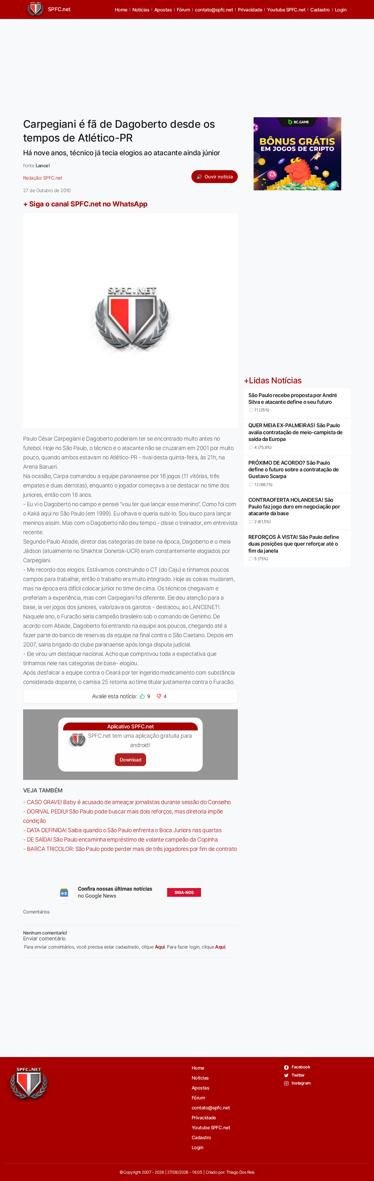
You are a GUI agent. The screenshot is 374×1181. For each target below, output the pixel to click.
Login (341, 10)
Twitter (298, 1075)
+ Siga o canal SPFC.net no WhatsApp (85, 204)
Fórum (183, 10)
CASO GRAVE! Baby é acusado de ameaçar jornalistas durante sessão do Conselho (129, 802)
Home (121, 10)
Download (130, 760)
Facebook (300, 1066)
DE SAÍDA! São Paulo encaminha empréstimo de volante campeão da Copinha (122, 839)
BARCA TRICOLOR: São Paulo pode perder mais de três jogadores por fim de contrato (132, 848)
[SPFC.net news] (131, 892)
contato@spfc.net (214, 10)
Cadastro (320, 10)
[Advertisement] (187, 65)
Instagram (301, 1082)
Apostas (163, 10)
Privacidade (250, 10)
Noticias (141, 10)
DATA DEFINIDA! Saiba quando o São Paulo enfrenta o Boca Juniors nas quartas (124, 830)
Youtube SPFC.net (286, 10)
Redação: (42, 178)
